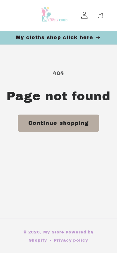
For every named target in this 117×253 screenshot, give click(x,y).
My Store (53, 232)
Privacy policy (71, 240)
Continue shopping (58, 123)
